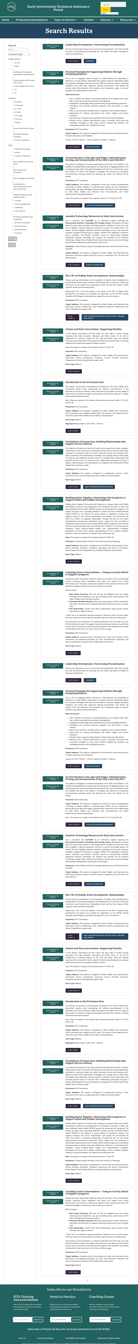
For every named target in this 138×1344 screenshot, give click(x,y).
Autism (17, 152)
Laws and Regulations (23, 204)
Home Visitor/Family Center (23, 128)
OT (16, 90)
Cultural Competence (23, 156)
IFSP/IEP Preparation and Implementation (22, 196)
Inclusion (18, 201)
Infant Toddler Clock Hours (24, 86)
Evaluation (91, 205)
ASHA (17, 66)
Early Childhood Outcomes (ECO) (23, 163)
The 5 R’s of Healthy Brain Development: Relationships (94, 275)
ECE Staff (18, 102)
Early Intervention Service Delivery (97, 316)
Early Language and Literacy (23, 178)
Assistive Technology (22, 149)
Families (18, 122)
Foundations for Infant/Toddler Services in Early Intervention (22, 186)
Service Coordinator (22, 140)
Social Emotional (21, 229)
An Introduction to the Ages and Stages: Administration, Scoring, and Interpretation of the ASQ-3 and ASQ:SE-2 (95, 158)
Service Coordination (22, 223)
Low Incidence (20, 211)
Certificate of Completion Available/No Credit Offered (23, 73)
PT (15, 93)
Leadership (19, 207)
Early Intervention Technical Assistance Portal (58, 8)
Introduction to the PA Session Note (84, 382)
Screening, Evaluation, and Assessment (23, 218)
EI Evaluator (19, 105)
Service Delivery (21, 226)
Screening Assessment (104, 205)
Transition (18, 233)
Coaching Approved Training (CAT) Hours (23, 81)
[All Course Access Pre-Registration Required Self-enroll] (19, 54)
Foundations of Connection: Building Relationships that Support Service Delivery (95, 442)
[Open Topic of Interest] (76, 20)
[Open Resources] (135, 20)
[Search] (113, 4)
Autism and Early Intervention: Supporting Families (93, 329)
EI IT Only (18, 109)
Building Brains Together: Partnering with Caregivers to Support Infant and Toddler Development (95, 498)
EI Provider (19, 116)
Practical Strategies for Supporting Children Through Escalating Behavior (93, 73)
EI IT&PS (18, 112)
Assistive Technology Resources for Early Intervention (94, 216)
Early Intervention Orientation (19, 171)
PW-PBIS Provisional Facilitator (20, 135)
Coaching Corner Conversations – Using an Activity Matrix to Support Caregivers (96, 573)
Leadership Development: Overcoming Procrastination (95, 44)
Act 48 (17, 63)
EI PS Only (18, 119)
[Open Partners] (112, 20)
